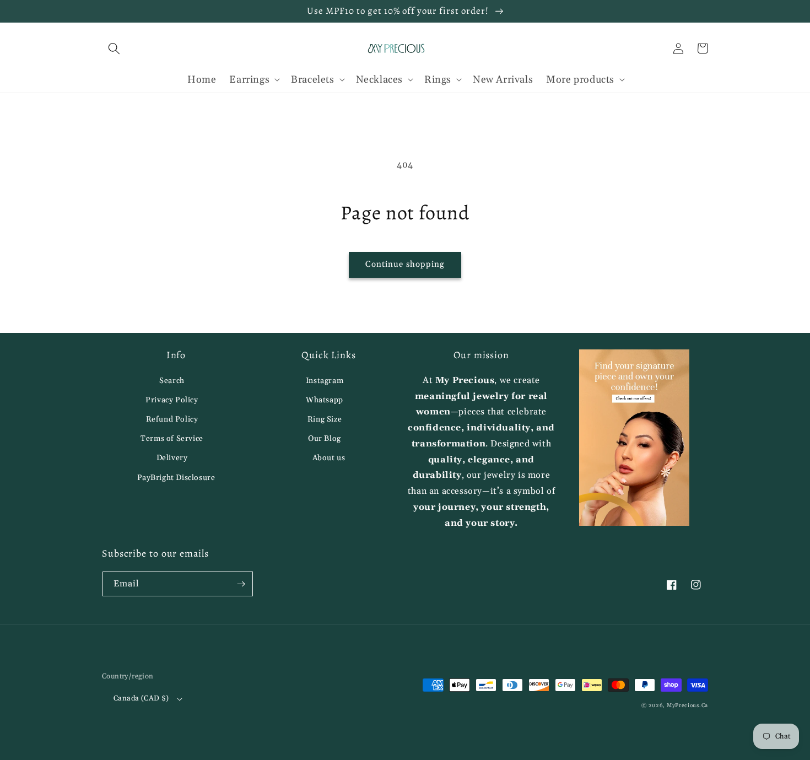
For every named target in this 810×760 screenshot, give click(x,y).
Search (172, 381)
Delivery (172, 458)
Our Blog (324, 439)
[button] (114, 48)
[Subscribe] (241, 584)
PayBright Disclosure (176, 478)
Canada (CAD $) (141, 698)
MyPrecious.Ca (687, 705)
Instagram (324, 381)
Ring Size (324, 419)
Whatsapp (324, 400)
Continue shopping (405, 264)
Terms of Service (172, 439)
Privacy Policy (171, 400)
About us (328, 458)
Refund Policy (172, 419)
